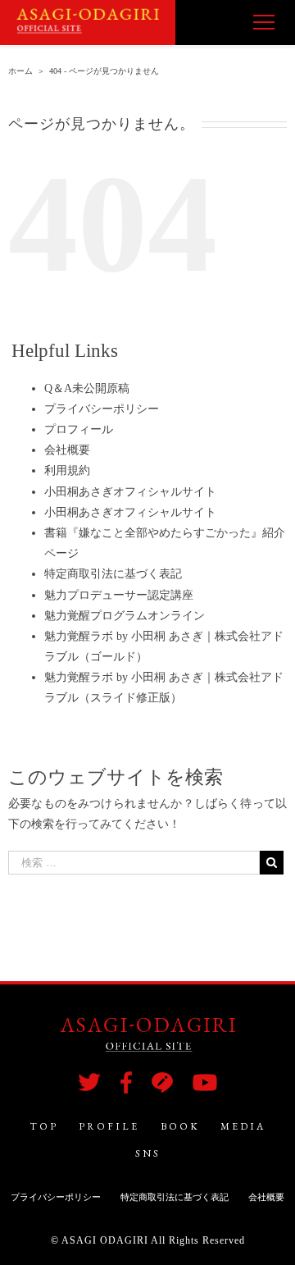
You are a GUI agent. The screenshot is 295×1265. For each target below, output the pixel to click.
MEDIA (243, 1126)
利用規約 (67, 470)
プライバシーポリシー (101, 409)
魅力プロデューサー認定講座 (118, 595)
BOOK (180, 1126)
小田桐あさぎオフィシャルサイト (130, 492)
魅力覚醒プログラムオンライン (124, 616)
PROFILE (109, 1126)
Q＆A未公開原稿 (86, 388)
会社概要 (67, 450)
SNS (148, 1153)
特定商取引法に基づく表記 (113, 574)
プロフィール (78, 429)
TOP (44, 1126)
